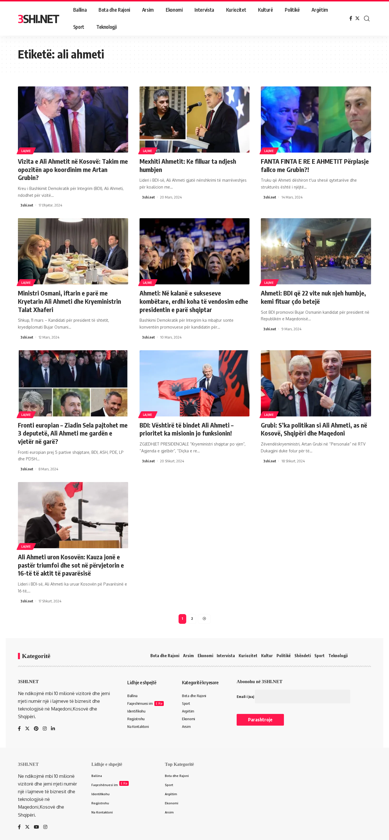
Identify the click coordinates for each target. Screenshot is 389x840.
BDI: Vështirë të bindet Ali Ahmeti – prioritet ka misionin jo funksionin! (187, 429)
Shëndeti (302, 655)
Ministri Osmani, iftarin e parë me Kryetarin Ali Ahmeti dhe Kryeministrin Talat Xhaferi (69, 301)
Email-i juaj (246, 697)
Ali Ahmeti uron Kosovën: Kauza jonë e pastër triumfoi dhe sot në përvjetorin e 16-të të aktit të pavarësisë (71, 565)
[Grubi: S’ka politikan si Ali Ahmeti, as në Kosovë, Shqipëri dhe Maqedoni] (316, 383)
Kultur (267, 655)
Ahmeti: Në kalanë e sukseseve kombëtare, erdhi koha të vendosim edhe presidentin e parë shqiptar (194, 301)
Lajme (26, 151)
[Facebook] (351, 18)
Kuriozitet (248, 655)
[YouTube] (36, 827)
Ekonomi (205, 655)
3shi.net (27, 205)
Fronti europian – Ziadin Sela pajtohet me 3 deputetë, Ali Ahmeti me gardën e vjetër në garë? (73, 433)
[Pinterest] (36, 729)
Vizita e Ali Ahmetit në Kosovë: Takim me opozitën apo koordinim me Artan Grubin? (73, 169)
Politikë (284, 655)
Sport (319, 655)
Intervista (226, 655)
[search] (367, 18)
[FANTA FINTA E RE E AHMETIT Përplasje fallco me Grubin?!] (316, 119)
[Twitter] (357, 18)
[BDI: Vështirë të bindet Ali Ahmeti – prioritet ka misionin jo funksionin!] (195, 383)
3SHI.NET (38, 18)
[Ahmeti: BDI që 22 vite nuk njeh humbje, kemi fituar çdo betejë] (316, 251)
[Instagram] (45, 729)
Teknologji (338, 655)
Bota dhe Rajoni (164, 655)
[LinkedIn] (53, 729)
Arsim (188, 655)
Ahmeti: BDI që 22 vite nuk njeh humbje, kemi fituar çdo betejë (313, 297)
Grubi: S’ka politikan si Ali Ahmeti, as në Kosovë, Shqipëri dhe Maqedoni (314, 429)
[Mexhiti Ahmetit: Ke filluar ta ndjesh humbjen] (195, 119)
